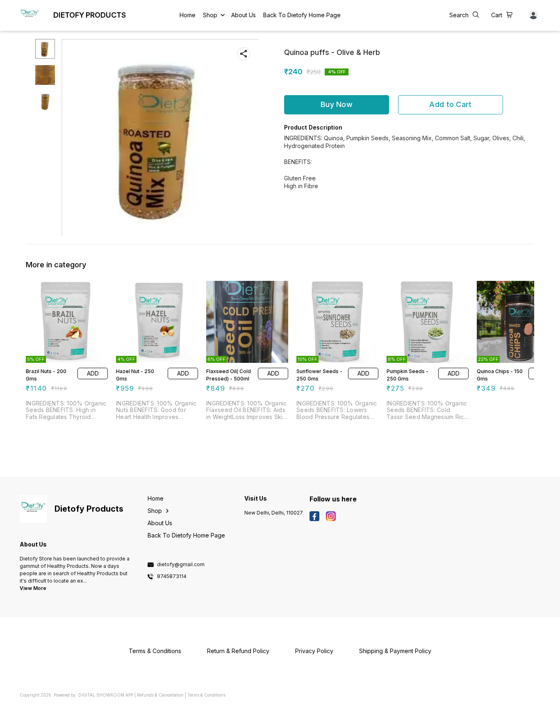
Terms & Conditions (206, 694)
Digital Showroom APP (105, 694)
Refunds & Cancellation (160, 694)
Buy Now (337, 104)
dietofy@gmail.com (181, 564)
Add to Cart (450, 104)
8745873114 (172, 576)
